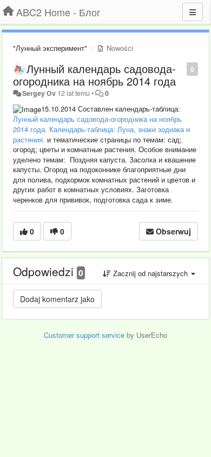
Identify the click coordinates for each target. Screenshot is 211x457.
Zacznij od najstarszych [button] (150, 273)
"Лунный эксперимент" (50, 48)
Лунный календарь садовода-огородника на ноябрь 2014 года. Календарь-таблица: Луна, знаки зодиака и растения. (101, 129)
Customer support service (84, 335)
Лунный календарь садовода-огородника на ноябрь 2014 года (94, 75)
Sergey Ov (39, 93)
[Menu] (192, 12)
